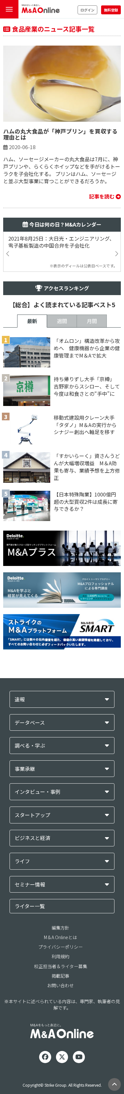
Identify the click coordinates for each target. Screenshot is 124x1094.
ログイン (87, 9)
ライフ (22, 861)
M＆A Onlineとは (60, 937)
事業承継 (25, 768)
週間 (62, 321)
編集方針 (60, 927)
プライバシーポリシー (60, 947)
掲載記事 (60, 976)
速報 (20, 699)
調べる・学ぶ (30, 745)
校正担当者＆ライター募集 (60, 966)
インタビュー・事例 (37, 791)
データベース (30, 722)
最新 (32, 321)
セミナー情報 (30, 884)
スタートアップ (32, 815)
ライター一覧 (30, 906)
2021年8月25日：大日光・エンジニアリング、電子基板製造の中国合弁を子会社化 (61, 242)
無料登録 (111, 9)
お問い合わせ (60, 985)
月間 (92, 321)
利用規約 (60, 956)
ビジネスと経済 (32, 838)
